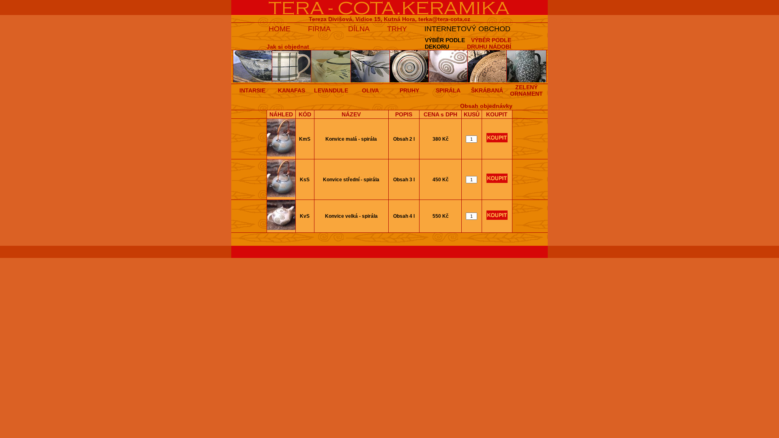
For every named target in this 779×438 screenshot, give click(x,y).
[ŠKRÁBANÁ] (487, 81)
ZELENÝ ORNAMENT (526, 90)
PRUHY (409, 90)
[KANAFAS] (291, 81)
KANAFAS (291, 90)
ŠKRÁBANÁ (487, 90)
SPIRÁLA (448, 90)
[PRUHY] (409, 81)
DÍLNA (359, 29)
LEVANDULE (331, 90)
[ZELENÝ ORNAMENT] (527, 81)
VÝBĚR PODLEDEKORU (445, 43)
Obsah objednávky (486, 106)
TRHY (397, 29)
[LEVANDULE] (331, 81)
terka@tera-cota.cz (444, 19)
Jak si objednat (288, 46)
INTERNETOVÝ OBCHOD (467, 29)
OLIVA (370, 90)
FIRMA (319, 29)
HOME (280, 29)
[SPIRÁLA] (448, 81)
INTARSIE (252, 90)
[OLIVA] (370, 81)
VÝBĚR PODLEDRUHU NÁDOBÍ (489, 43)
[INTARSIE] (252, 81)
